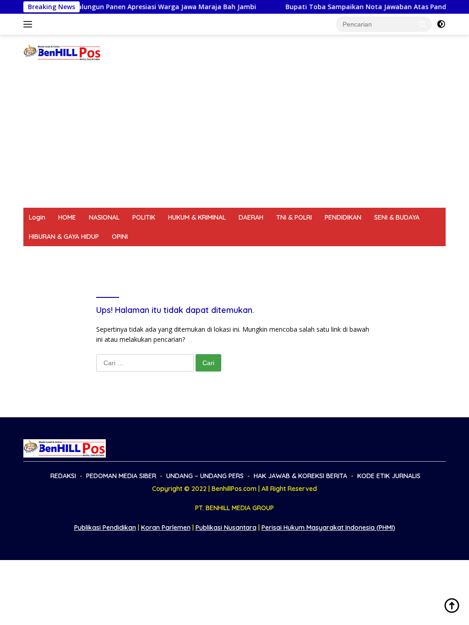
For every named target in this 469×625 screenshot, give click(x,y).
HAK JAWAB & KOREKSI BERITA (287, 256)
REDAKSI (42, 256)
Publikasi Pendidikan (105, 527)
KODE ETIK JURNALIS (378, 256)
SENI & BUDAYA (397, 217)
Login (37, 217)
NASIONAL (104, 217)
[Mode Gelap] (441, 24)
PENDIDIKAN (343, 217)
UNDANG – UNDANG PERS (189, 256)
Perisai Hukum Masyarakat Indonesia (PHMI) (328, 527)
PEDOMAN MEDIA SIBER (102, 256)
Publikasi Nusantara (226, 527)
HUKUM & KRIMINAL (197, 217)
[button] (423, 23)
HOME (67, 217)
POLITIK (143, 217)
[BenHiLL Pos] (62, 52)
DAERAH (251, 217)
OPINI (120, 236)
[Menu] (29, 24)
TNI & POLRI (294, 217)
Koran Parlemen (166, 527)
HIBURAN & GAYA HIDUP (64, 236)
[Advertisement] (234, 139)
